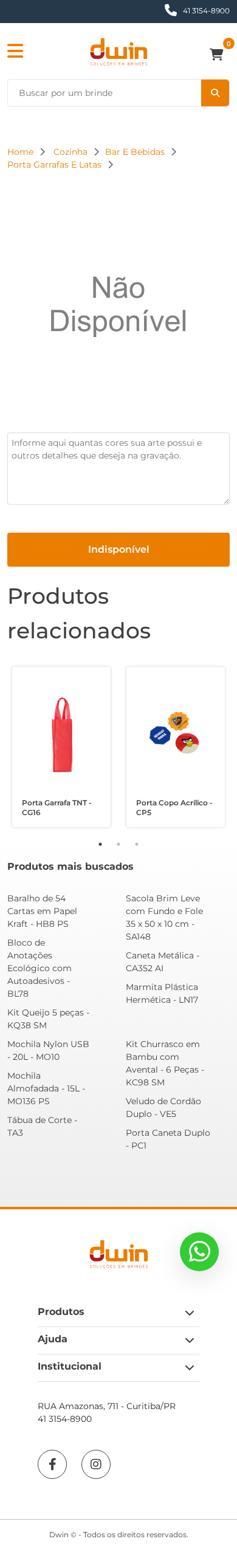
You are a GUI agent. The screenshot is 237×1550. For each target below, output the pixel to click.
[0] (220, 55)
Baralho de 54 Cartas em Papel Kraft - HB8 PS (42, 911)
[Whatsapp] (199, 1251)
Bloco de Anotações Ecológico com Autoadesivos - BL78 (39, 968)
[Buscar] (215, 93)
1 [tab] (100, 844)
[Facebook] (52, 1464)
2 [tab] (118, 844)
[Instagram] (96, 1464)
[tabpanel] (61, 747)
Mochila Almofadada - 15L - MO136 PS (46, 1088)
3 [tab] (137, 844)
